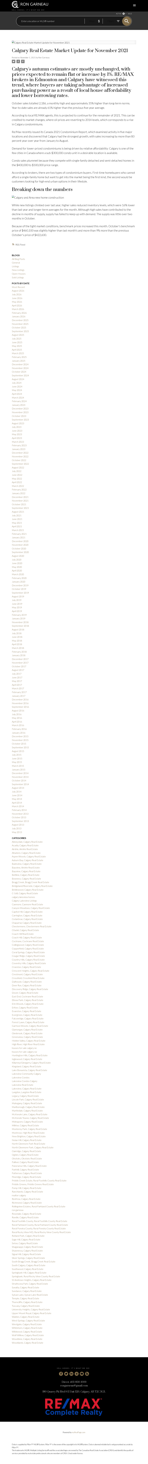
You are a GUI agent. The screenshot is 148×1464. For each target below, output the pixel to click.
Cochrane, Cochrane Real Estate (28, 941)
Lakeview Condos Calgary (24, 1081)
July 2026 (16, 294)
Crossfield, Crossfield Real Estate (28, 978)
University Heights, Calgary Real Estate (31, 1309)
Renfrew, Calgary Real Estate (26, 1199)
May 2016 (17, 717)
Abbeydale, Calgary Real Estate (27, 841)
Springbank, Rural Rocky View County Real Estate (36, 1276)
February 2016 (19, 729)
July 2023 (16, 427)
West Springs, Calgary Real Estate (28, 1320)
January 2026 (18, 316)
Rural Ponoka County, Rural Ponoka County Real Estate (39, 1228)
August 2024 (18, 379)
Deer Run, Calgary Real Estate (26, 985)
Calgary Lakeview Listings (24, 900)
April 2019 (17, 611)
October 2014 (19, 780)
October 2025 (19, 327)
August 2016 (18, 710)
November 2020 (20, 544)
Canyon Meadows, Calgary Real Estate (31, 908)
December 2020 (20, 541)
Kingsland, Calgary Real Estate (26, 1066)
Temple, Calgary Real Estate (25, 1298)
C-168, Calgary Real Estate (25, 893)
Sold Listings (18, 277)
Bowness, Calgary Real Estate (26, 878)
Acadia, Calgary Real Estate (25, 845)
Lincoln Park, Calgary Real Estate (28, 1099)
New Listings (18, 270)
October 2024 (19, 371)
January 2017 (18, 695)
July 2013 (16, 828)
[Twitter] (66, 1374)
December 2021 (20, 497)
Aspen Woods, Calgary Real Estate (29, 856)
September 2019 (20, 592)
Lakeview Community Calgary (26, 1073)
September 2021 (20, 508)
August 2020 (18, 555)
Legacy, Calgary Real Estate (25, 1095)
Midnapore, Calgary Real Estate (27, 1121)
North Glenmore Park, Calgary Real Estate (32, 1147)
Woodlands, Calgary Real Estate (27, 1342)
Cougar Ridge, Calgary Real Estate (28, 955)
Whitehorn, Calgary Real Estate (27, 1327)
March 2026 (18, 309)
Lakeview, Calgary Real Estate (26, 1088)
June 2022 (17, 474)
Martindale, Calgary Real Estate (27, 1110)
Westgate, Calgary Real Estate (27, 1324)
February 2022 (19, 489)
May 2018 (17, 640)
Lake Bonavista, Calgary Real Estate (29, 1070)
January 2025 (18, 360)
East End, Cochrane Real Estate (27, 996)
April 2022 (17, 482)
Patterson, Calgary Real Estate (27, 1173)
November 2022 (20, 456)
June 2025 (17, 342)
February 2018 (19, 651)
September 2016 (20, 706)
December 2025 (20, 320)
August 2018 (18, 629)
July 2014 (16, 791)
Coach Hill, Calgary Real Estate (27, 937)
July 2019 (16, 600)
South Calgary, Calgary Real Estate (28, 1265)
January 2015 (18, 769)
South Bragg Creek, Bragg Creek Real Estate (33, 1261)
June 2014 (17, 795)
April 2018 (17, 644)
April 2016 (17, 721)
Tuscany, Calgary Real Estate (26, 1305)
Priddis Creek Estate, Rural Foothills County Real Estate (39, 1180)
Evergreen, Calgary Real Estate (27, 1014)
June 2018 (17, 636)
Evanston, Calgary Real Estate (26, 1011)
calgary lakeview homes (23, 897)
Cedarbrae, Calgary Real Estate (27, 919)
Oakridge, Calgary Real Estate (26, 1151)
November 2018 (20, 622)
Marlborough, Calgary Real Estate (28, 1107)
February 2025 (19, 357)
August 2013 (18, 824)
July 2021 (16, 515)
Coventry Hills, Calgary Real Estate (29, 963)
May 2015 (17, 762)
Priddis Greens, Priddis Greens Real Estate (33, 1184)
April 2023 (17, 438)
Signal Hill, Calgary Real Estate (26, 1254)
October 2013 (19, 817)
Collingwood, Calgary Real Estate (28, 944)
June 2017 (17, 677)
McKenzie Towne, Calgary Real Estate (30, 1117)
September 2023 (20, 419)
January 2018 (18, 655)
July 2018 (16, 633)
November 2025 (20, 323)
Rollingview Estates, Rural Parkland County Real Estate (38, 1206)
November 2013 (20, 813)
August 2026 (18, 290)
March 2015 (18, 765)
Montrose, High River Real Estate (28, 1132)
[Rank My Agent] (77, 1374)
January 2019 (18, 618)
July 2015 (16, 754)
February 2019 (19, 614)
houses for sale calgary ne (24, 1048)
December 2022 (20, 452)
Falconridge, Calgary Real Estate (28, 1018)
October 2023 (19, 416)
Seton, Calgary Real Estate (25, 1243)
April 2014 (17, 802)
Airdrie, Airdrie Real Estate (25, 849)
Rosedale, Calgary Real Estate (26, 1213)
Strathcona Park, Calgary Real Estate (30, 1283)
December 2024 (20, 364)
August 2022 (18, 467)
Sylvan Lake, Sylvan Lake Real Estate (30, 1294)
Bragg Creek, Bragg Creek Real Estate (30, 882)
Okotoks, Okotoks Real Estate (27, 1158)
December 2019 (20, 585)
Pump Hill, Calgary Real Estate (26, 1188)
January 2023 (18, 449)
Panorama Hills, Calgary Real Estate (29, 1165)
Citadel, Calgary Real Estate (25, 930)
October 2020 (19, 548)
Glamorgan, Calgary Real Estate (27, 1029)
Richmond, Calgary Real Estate (27, 1202)
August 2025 (18, 334)
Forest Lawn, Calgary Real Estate (28, 1022)
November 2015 (20, 740)
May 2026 (17, 301)
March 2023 (18, 441)
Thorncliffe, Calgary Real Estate (27, 1302)
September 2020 (20, 552)
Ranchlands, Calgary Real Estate (27, 1191)
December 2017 (20, 659)
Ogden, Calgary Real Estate (25, 1154)
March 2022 (18, 485)
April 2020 (17, 570)
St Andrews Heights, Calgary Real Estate (31, 1280)
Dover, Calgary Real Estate (25, 992)
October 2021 (19, 504)
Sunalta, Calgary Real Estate (25, 1287)
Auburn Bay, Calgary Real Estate (27, 860)
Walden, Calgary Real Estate (25, 1316)
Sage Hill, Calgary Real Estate (26, 1239)
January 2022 (18, 493)
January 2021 (18, 537)
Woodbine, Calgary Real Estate (27, 1339)
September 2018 (20, 625)
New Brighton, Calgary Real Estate (29, 1136)
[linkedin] (71, 1374)
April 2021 (17, 526)
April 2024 (17, 393)
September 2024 (20, 375)
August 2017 (18, 670)
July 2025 (16, 338)
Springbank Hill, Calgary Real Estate (29, 1272)
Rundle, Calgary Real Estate (25, 1217)
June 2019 (17, 603)
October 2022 (19, 460)
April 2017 (17, 684)
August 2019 (18, 596)
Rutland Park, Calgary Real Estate (28, 1235)
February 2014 (19, 810)
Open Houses (19, 273)
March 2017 (18, 688)
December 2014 (20, 773)
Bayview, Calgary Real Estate (26, 871)
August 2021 (18, 511)
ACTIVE (118, 14)
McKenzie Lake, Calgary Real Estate (29, 1114)
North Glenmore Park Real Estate (28, 1143)
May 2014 (17, 798)
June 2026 (17, 298)
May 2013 (17, 832)
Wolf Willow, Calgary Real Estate (28, 1335)
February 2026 (19, 312)
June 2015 (17, 758)
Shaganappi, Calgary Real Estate (27, 1246)
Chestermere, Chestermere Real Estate (31, 926)
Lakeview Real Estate (22, 1084)
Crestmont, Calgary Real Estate (27, 974)
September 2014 (20, 784)
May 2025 (17, 345)
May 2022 (17, 478)
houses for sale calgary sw (24, 1051)
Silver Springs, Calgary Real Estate (28, 1258)
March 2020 (18, 574)
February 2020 (19, 578)
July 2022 (16, 471)
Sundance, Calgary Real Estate (27, 1291)
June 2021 (17, 519)
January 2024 (18, 404)
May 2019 (17, 607)
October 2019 (19, 589)
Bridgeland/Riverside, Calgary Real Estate (32, 886)
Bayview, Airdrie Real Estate (26, 867)
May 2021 (17, 522)
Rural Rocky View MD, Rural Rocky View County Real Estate (41, 1232)
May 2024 (17, 390)
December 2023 (20, 408)
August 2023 (18, 423)
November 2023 (20, 412)
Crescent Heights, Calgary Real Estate (30, 970)
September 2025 (20, 331)
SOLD (130, 14)
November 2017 (20, 662)
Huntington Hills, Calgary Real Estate (30, 1055)
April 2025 (17, 349)
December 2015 (20, 736)
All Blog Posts (18, 259)
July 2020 (16, 559)
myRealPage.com (78, 1432)
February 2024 (19, 401)
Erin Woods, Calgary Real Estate (28, 1003)
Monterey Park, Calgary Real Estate (29, 1129)
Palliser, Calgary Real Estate (25, 1162)
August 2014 (18, 787)
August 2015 (18, 751)
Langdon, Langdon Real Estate (26, 1092)
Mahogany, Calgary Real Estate (27, 1103)
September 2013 (20, 821)
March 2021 (18, 530)
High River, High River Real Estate (28, 1044)
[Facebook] (61, 1374)
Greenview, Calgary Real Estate (27, 1036)
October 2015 (19, 743)
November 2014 (20, 776)
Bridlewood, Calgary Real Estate (28, 889)
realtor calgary (19, 1195)
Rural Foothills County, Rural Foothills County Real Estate (39, 1221)
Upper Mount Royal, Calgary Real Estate (31, 1313)
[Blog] (87, 1374)
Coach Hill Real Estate (23, 933)
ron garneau (17, 1210)
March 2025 (18, 353)
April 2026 (17, 305)
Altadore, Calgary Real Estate (26, 852)
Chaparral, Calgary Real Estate (27, 922)
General (16, 262)
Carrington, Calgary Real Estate (27, 915)
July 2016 (16, 714)
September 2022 (20, 463)
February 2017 (19, 692)
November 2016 (20, 703)
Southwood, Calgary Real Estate (27, 1269)
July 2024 (16, 382)
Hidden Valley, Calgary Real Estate (28, 1040)
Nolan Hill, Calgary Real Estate (26, 1140)
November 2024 (20, 368)
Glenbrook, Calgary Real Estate (27, 1033)
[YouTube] (82, 1374)
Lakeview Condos (20, 1077)
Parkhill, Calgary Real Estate (25, 1169)
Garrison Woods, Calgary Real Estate (30, 1025)
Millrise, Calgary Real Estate (25, 1125)
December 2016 (20, 699)
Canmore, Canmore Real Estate (27, 904)
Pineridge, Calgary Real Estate (26, 1176)
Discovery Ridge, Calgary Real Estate (30, 989)
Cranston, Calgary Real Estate (26, 967)
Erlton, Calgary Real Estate (25, 1007)
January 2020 (18, 581)
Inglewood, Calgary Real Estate (27, 1059)
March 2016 (18, 725)
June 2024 (17, 386)
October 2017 (19, 666)
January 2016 (18, 732)
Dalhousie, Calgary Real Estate (27, 981)
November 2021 (20, 500)
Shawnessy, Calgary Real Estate (27, 1250)
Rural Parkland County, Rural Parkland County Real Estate (40, 1224)
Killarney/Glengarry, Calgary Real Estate (31, 1062)
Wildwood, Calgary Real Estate (27, 1331)
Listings (15, 266)
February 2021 (19, 533)
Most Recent (18, 287)
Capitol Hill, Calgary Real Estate (27, 911)
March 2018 (18, 648)
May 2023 (17, 434)
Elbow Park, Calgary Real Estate (27, 1000)
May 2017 (17, 681)
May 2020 (17, 567)
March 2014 (18, 806)
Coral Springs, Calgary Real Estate (28, 952)
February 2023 (19, 445)
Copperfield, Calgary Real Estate (28, 948)
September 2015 (20, 747)
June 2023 (17, 430)
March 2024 (18, 397)
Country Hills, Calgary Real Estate (28, 959)
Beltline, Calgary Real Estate (25, 874)
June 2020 (17, 563)
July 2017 (16, 673)
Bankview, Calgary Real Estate (27, 863)
